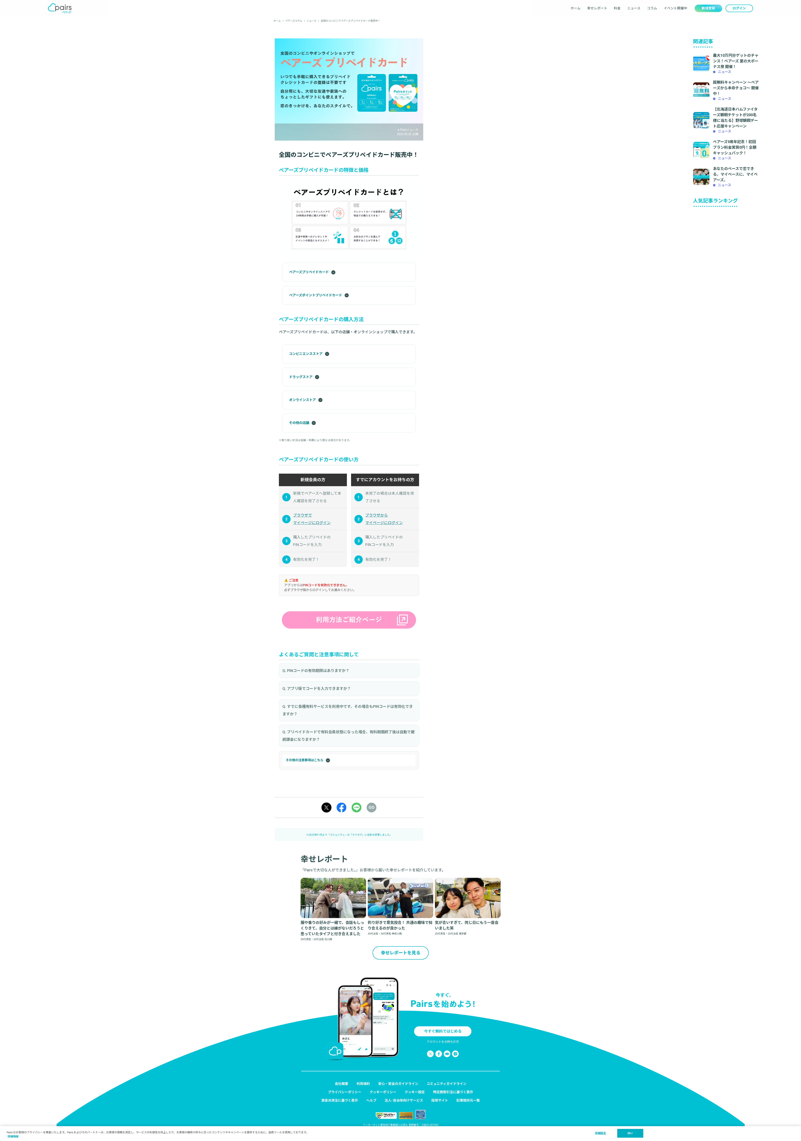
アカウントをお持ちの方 (443, 1041)
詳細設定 (600, 1133)
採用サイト (439, 1100)
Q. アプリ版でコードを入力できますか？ (316, 688)
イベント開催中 (675, 8)
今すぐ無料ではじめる (443, 1031)
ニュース (633, 8)
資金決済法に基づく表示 (339, 1100)
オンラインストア (302, 400)
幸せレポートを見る (400, 952)
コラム (652, 8)
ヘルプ (371, 1100)
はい (630, 1133)
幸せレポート (597, 8)
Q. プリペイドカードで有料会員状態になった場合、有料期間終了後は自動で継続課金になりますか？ (348, 736)
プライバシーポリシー (344, 1092)
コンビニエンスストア (305, 354)
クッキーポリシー (383, 1092)
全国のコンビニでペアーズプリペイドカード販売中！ (350, 20)
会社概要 (341, 1084)
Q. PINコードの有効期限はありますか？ (315, 670)
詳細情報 (13, 1136)
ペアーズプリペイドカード (309, 272)
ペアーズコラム (293, 20)
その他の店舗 (299, 423)
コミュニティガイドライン (446, 1084)
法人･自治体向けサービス (404, 1100)
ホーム (576, 8)
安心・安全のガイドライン (398, 1084)
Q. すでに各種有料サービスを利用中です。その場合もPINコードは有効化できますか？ (347, 710)
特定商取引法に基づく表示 (453, 1092)
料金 (617, 8)
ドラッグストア (300, 377)
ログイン (739, 8)
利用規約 (363, 1084)
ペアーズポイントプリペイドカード (315, 295)
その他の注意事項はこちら (304, 760)
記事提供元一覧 (468, 1100)
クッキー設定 (415, 1092)
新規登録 (708, 8)
